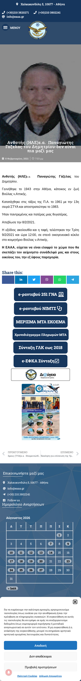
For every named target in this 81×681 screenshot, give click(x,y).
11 (21, 553)
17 (11, 561)
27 (40, 570)
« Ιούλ (12, 588)
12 (30, 553)
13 (41, 553)
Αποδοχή (40, 645)
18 (21, 561)
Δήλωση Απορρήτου (50, 675)
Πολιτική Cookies (27, 675)
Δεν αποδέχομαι (40, 656)
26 (30, 570)
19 (30, 561)
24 (11, 570)
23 (68, 561)
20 (41, 561)
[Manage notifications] (9, 672)
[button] (75, 602)
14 (50, 553)
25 (21, 570)
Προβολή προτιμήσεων (40, 667)
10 (11, 553)
